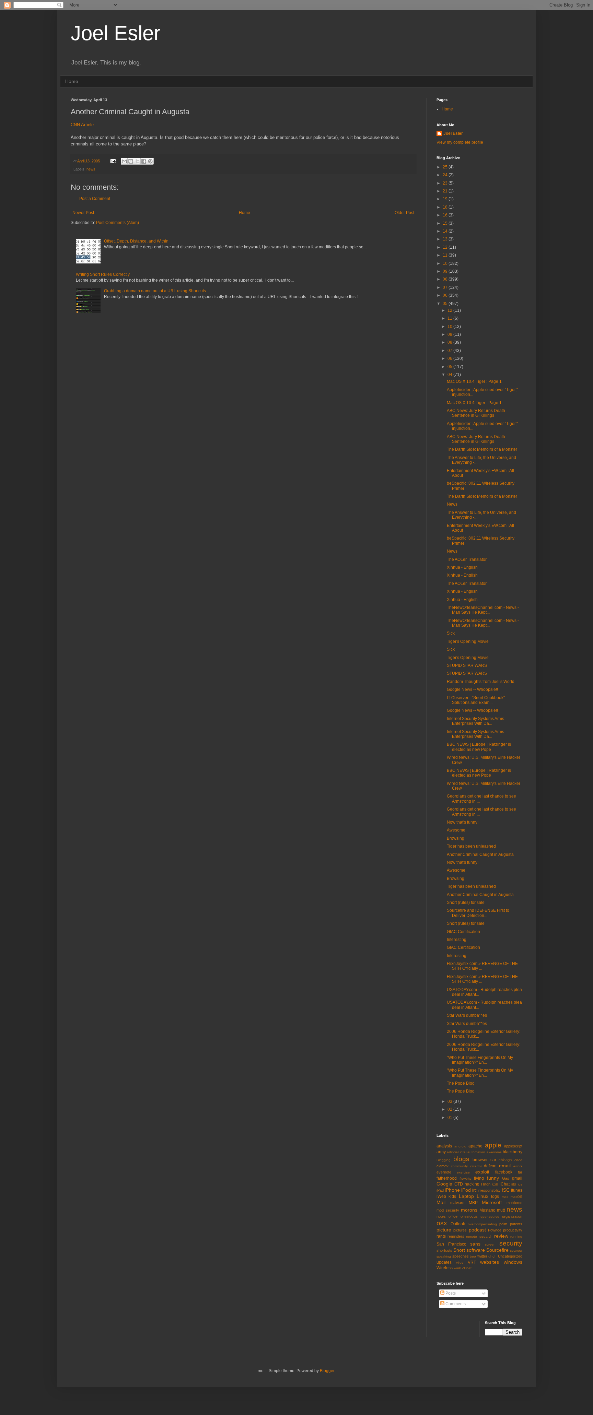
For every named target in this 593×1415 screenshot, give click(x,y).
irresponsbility (489, 1190)
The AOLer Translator (467, 559)
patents (516, 1224)
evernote (444, 1172)
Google (444, 1184)
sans (475, 1244)
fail (520, 1172)
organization (512, 1216)
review (501, 1236)
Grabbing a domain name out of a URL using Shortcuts (155, 290)
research (485, 1236)
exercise (463, 1172)
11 (446, 255)
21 (446, 191)
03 (450, 1101)
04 (450, 374)
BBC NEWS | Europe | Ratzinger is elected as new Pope (479, 747)
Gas (505, 1178)
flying (479, 1178)
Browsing (455, 838)
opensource (489, 1216)
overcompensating (482, 1224)
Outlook (458, 1224)
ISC (506, 1190)
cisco (518, 1160)
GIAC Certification (463, 931)
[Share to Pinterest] (150, 161)
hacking (472, 1184)
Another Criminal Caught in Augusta (480, 854)
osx (442, 1223)
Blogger (327, 1370)
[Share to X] (137, 161)
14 (446, 231)
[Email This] (124, 161)
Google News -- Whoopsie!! (472, 689)
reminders (455, 1236)
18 (446, 207)
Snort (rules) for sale (466, 902)
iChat (505, 1184)
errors (517, 1166)
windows (513, 1262)
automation (476, 1152)
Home (71, 81)
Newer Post (83, 212)
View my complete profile (460, 142)
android (460, 1146)
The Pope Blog (461, 1083)
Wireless (445, 1267)
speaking (444, 1256)
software (475, 1250)
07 (446, 287)
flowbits (465, 1178)
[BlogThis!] (130, 161)
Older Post (404, 212)
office (453, 1216)
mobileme (514, 1203)
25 (446, 167)
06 (446, 295)
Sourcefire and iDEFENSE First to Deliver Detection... (478, 913)
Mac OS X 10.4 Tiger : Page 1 (474, 381)
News (452, 504)
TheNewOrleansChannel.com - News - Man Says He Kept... (483, 610)
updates (444, 1262)
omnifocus (469, 1216)
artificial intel (456, 1152)
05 (446, 303)
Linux (482, 1196)
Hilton (485, 1184)
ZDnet (467, 1268)
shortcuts (444, 1250)
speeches (460, 1256)
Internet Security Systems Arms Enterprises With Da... (475, 721)
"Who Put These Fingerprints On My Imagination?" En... (480, 1060)
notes (441, 1216)
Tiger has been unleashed (471, 846)
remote (471, 1236)
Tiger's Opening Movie (468, 641)
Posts (450, 1293)
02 (450, 1109)
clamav (443, 1166)
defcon (490, 1166)
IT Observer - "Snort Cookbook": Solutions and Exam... (476, 700)
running (516, 1236)
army (441, 1151)
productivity (512, 1230)
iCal (495, 1184)
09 (446, 271)
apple (493, 1145)
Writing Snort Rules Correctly (103, 274)
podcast (477, 1230)
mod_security (448, 1210)
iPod (466, 1190)
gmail (517, 1178)
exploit (482, 1172)
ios (520, 1184)
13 (446, 239)
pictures (460, 1230)
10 (446, 263)
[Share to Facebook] (143, 161)
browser (480, 1159)
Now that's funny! (462, 822)
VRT (472, 1262)
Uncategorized (510, 1256)
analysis (444, 1146)
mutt (501, 1210)
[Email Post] (112, 161)
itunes (516, 1190)
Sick (451, 633)
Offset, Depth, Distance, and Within (136, 241)
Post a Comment (94, 198)
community (459, 1166)
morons (469, 1210)
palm (503, 1224)
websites (489, 1262)
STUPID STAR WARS (467, 665)
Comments (455, 1303)
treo (473, 1256)
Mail (441, 1202)
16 (446, 215)
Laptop (466, 1196)
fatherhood (447, 1178)
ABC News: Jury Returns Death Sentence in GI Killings (476, 413)
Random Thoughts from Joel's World (480, 681)
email (505, 1165)
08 (446, 279)
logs (495, 1196)
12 (446, 247)
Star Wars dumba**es (467, 1015)
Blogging (444, 1160)
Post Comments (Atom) (117, 222)
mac (505, 1197)
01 (450, 1117)
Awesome (456, 830)
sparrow (516, 1250)
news (90, 169)
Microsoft (492, 1202)
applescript (513, 1146)
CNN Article (82, 124)
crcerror (476, 1166)
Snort (459, 1250)
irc (474, 1190)
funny (493, 1178)
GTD (458, 1184)
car (493, 1159)
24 (446, 175)
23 (446, 183)
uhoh (492, 1256)
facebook (503, 1172)
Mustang (487, 1210)
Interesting (456, 939)
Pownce (494, 1230)
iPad (440, 1190)
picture (444, 1230)
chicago (505, 1160)
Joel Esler (116, 33)
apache (475, 1146)
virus (459, 1262)
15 (446, 223)
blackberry (512, 1151)
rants (441, 1236)
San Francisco (451, 1244)
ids (513, 1184)
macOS (516, 1197)
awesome (494, 1152)
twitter (482, 1256)
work (457, 1268)
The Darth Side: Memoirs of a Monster (482, 449)
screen (490, 1244)
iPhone (452, 1190)
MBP (473, 1202)
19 (446, 199)
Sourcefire (497, 1250)
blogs (461, 1159)
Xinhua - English (462, 567)
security (510, 1243)
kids (452, 1196)
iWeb (441, 1196)
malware (457, 1203)
